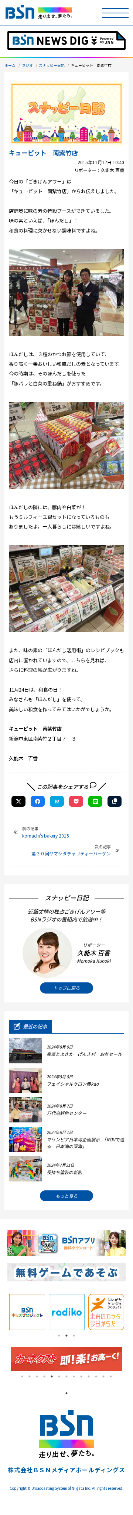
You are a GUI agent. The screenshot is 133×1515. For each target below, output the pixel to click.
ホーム (10, 65)
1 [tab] (59, 1335)
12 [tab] (103, 1376)
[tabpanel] (27, 1312)
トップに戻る (66, 988)
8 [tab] (74, 1376)
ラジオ (27, 65)
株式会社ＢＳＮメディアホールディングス (66, 1469)
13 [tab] (111, 1376)
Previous (5, 1358)
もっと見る (66, 1196)
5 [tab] (51, 1376)
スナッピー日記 (52, 65)
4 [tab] (44, 1376)
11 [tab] (96, 1376)
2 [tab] (66, 1335)
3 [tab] (74, 1335)
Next (127, 1358)
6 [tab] (59, 1376)
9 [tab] (81, 1376)
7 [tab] (66, 1376)
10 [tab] (88, 1376)
